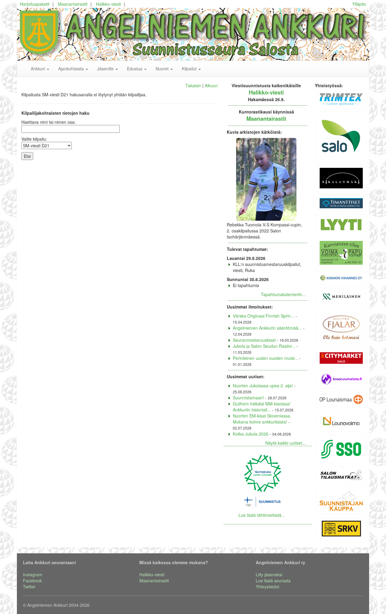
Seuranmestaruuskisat (254, 340)
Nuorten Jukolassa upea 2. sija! (263, 385)
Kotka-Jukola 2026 (250, 434)
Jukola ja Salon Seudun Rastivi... (264, 346)
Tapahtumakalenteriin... (283, 294)
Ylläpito (359, 4)
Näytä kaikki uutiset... (285, 443)
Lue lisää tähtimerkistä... (262, 515)
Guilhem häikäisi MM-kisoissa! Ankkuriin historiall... (261, 407)
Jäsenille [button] (106, 69)
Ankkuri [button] (38, 69)
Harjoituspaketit (34, 4)
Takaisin (193, 85)
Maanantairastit (72, 4)
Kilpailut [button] (190, 69)
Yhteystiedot (267, 587)
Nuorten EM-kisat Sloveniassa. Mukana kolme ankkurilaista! (262, 419)
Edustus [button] (135, 69)
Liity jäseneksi (269, 574)
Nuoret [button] (163, 69)
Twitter (29, 587)
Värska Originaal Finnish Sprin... (263, 316)
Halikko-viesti (108, 4)
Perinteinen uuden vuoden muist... (265, 358)
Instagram (32, 574)
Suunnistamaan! (248, 398)
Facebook (32, 580)
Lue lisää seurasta (273, 580)
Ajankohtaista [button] (71, 69)
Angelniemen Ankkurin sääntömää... (267, 328)
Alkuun (211, 85)
